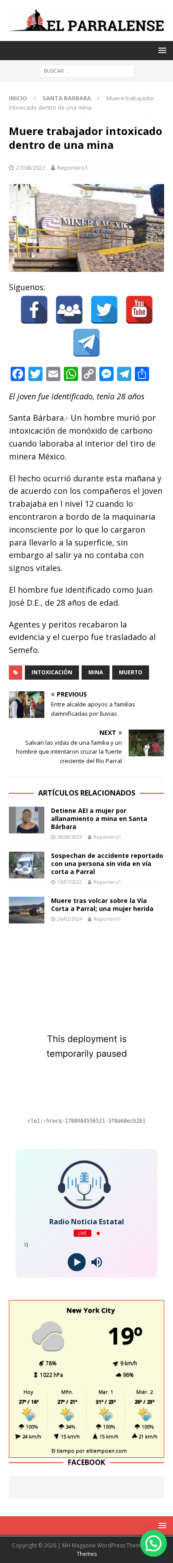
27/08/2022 (30, 168)
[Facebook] (34, 309)
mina (95, 672)
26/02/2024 (69, 918)
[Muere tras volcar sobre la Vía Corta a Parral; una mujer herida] (26, 910)
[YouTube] (139, 309)
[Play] (76, 1262)
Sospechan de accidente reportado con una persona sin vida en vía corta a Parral (107, 863)
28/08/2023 (69, 836)
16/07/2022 (69, 881)
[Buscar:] (86, 70)
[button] (153, 1543)
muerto (130, 672)
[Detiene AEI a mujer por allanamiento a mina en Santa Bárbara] (26, 820)
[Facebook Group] (69, 309)
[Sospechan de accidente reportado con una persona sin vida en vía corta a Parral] (26, 865)
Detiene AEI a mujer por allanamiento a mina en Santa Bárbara (99, 818)
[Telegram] (86, 342)
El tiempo (63, 1450)
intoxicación (51, 672)
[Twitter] (104, 309)
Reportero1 (72, 168)
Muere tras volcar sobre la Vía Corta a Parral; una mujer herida (102, 904)
